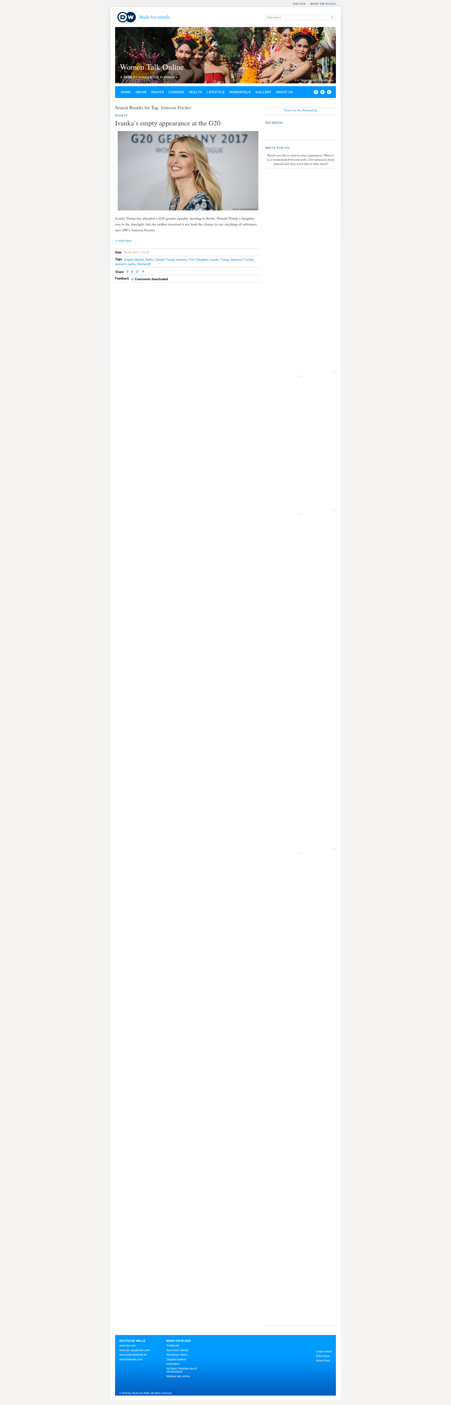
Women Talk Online (152, 66)
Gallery (263, 92)
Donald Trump (164, 259)
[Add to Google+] (137, 272)
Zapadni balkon (176, 1359)
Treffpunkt (172, 1345)
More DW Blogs (323, 3)
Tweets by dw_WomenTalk (301, 110)
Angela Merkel (134, 259)
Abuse (141, 92)
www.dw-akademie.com (134, 1350)
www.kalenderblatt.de (133, 1354)
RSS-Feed (322, 1356)
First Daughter (198, 259)
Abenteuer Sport (176, 1354)
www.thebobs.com (131, 1359)
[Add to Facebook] (314, 93)
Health (195, 92)
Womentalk (240, 92)
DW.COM (299, 3)
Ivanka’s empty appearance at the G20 (168, 122)
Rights (157, 92)
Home (126, 92)
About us (284, 92)
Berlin (149, 259)
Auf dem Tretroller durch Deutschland (181, 1370)
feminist (181, 259)
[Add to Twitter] (132, 272)
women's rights (125, 264)
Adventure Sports (177, 1350)
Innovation (173, 1364)
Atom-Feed (323, 1360)
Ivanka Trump (219, 259)
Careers (176, 92)
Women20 (144, 264)
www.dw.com (127, 1345)
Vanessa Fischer (242, 259)
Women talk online (178, 1376)
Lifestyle (216, 92)
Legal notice (324, 1351)
